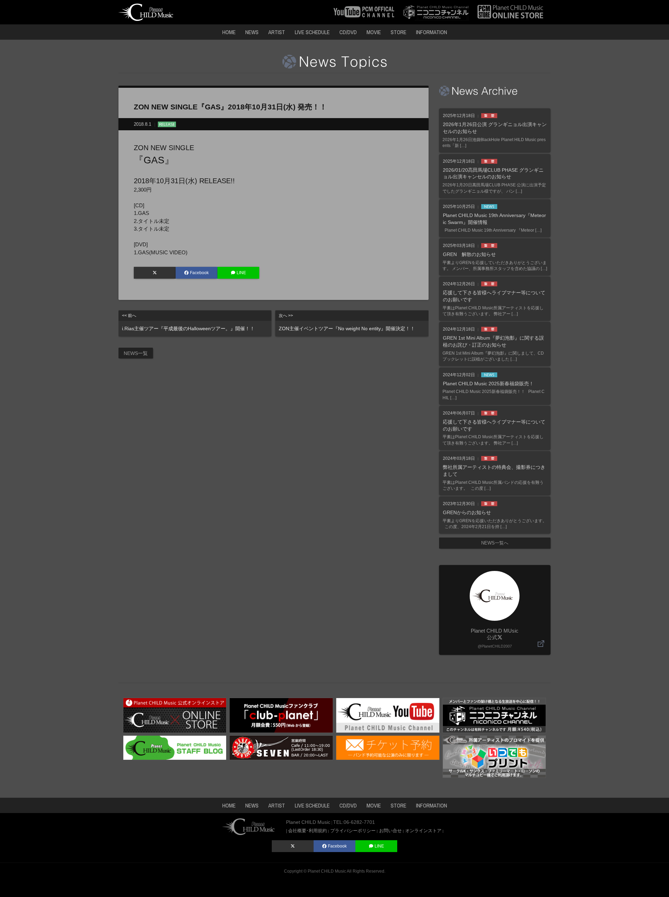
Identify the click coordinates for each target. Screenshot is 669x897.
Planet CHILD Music (327, 871)
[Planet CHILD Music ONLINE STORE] (510, 12)
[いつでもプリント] (494, 756)
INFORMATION (431, 32)
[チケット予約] (388, 747)
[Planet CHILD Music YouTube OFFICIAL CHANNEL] (363, 12)
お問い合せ (390, 830)
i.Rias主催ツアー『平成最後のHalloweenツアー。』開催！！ (188, 322)
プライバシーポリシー (353, 830)
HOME (229, 32)
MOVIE (374, 32)
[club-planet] (281, 715)
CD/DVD (348, 32)
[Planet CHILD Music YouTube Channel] (388, 715)
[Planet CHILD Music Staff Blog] (175, 747)
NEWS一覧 (136, 353)
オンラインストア (423, 830)
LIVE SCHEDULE (312, 32)
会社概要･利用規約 (307, 830)
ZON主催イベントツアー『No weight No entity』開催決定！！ (347, 322)
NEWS (252, 32)
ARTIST (276, 32)
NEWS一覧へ (494, 543)
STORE (398, 32)
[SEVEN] (281, 747)
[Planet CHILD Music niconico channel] (436, 12)
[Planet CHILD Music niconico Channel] (494, 715)
